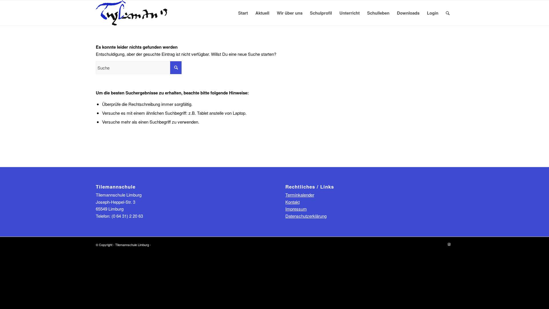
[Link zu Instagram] (449, 244)
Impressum (296, 209)
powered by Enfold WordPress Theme (178, 244)
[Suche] (447, 12)
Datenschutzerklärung (306, 216)
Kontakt (292, 202)
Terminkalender (299, 195)
